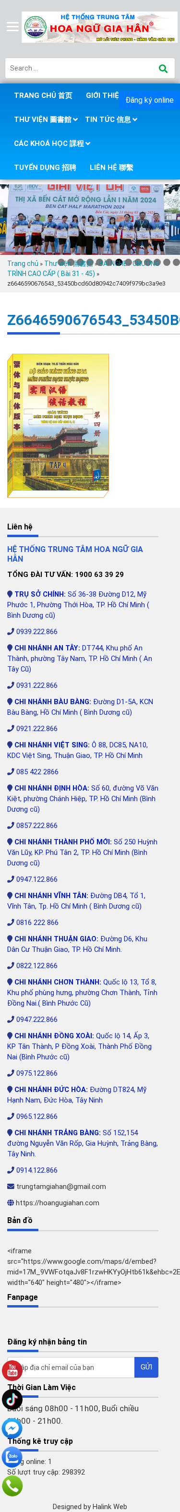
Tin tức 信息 (108, 119)
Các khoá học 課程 (49, 143)
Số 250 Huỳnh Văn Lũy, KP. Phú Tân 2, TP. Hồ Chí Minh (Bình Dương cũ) (82, 852)
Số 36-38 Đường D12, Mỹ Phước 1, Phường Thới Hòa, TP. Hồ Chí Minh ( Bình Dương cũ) (78, 605)
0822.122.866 (37, 965)
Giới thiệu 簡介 (113, 95)
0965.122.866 (37, 1116)
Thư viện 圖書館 (43, 119)
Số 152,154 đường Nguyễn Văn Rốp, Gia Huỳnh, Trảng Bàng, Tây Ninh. (82, 1143)
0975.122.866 (37, 1073)
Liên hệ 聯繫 (111, 167)
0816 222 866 (37, 922)
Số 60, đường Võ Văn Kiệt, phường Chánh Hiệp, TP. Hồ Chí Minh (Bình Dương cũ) (82, 799)
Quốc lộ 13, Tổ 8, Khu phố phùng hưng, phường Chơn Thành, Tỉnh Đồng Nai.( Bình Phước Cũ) (82, 993)
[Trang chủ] (101, 26)
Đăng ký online (149, 100)
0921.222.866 (37, 728)
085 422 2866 (37, 772)
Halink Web (110, 1506)
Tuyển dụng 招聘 (45, 167)
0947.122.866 (37, 879)
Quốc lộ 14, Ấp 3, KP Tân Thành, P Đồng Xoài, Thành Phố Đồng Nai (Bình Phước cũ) (79, 1046)
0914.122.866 (37, 1170)
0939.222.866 (37, 631)
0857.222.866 (37, 825)
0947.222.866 (37, 1019)
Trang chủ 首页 (43, 95)
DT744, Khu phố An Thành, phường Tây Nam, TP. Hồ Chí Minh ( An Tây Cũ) (79, 658)
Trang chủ (22, 263)
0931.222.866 (37, 685)
